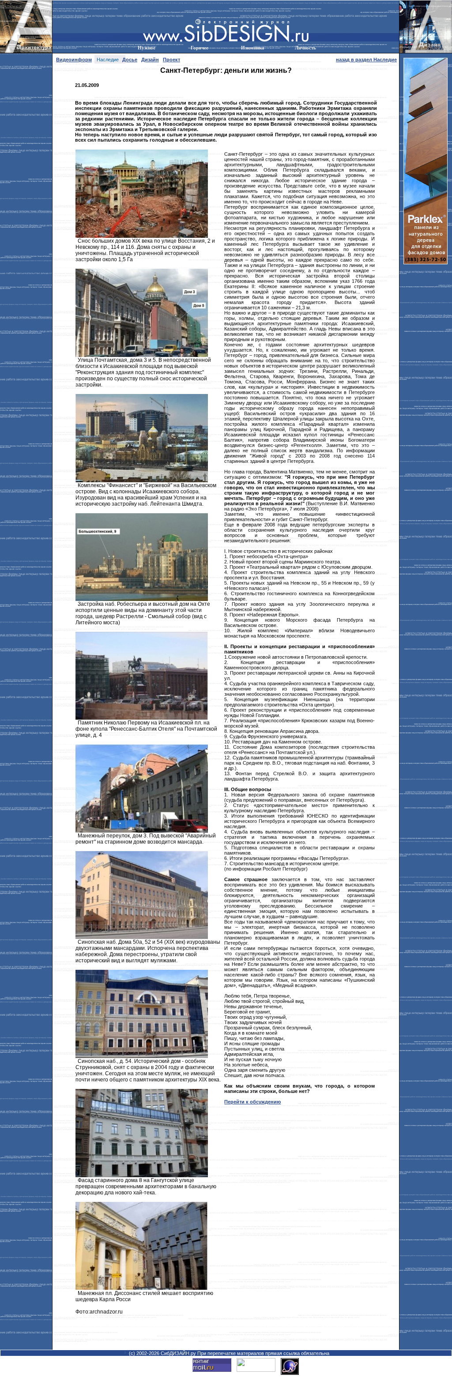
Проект (171, 59)
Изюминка (252, 47)
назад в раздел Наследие (366, 59)
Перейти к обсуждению (252, 1101)
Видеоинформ (74, 59)
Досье (129, 59)
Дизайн (150, 59)
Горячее (199, 47)
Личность (305, 47)
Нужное (146, 47)
